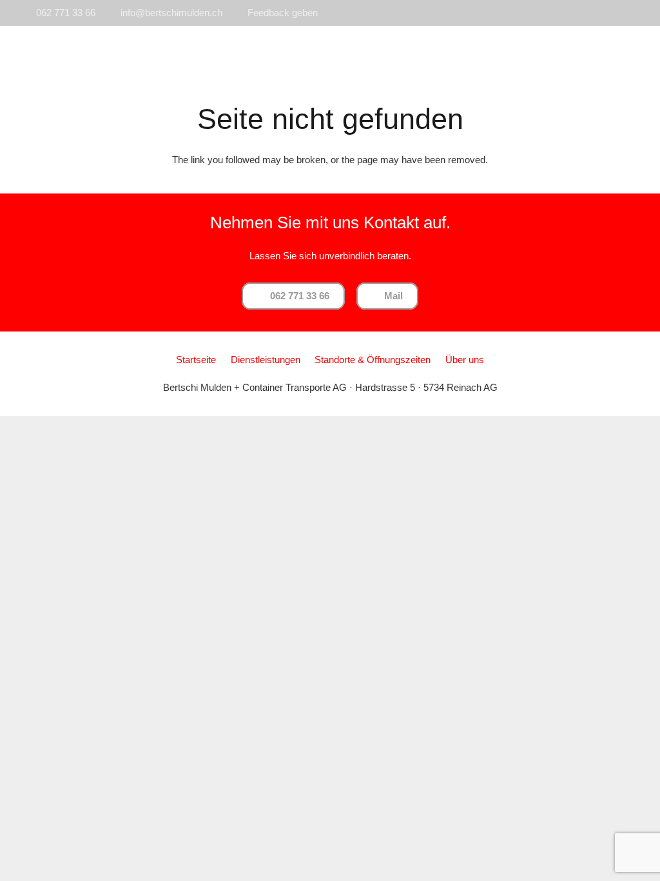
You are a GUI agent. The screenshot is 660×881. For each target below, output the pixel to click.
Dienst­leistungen (265, 359)
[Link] (83, 51)
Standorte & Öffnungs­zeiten (373, 359)
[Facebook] (626, 13)
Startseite (196, 359)
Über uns (464, 359)
